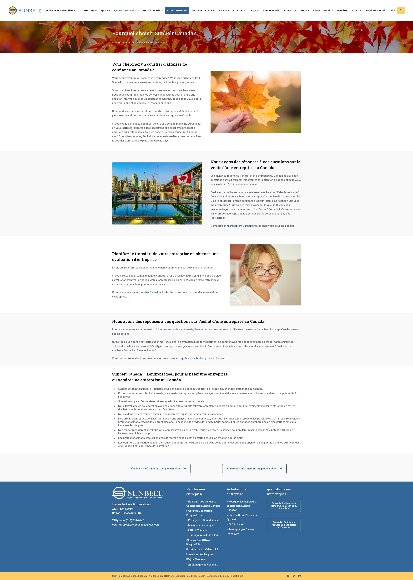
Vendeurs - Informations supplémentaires (156, 468)
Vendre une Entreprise (59, 10)
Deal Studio (237, 576)
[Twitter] (293, 576)
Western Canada (201, 10)
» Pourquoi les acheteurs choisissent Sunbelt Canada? (241, 506)
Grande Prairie (271, 10)
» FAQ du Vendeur (196, 530)
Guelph (328, 10)
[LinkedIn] (299, 576)
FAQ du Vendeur (195, 559)
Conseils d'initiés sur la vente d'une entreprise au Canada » (284, 506)
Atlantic (238, 10)
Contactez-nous (177, 10)
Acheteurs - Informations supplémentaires (251, 468)
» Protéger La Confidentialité (203, 520)
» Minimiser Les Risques (200, 525)
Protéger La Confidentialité (202, 549)
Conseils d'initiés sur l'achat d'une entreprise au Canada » (284, 525)
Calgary (253, 10)
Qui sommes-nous (125, 10)
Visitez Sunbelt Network (161, 576)
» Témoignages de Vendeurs (203, 535)
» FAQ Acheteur (236, 524)
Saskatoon (290, 10)
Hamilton (342, 10)
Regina (304, 10)
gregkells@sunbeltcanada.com (141, 524)
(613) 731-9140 (135, 520)
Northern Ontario (376, 10)
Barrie (316, 10)
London (357, 10)
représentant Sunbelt (239, 225)
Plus (393, 10)
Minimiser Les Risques (199, 554)
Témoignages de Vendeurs (202, 564)
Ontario (222, 10)
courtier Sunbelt (149, 292)
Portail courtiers (153, 10)
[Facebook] (288, 576)
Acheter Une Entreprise (93, 10)
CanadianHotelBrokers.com (190, 576)
